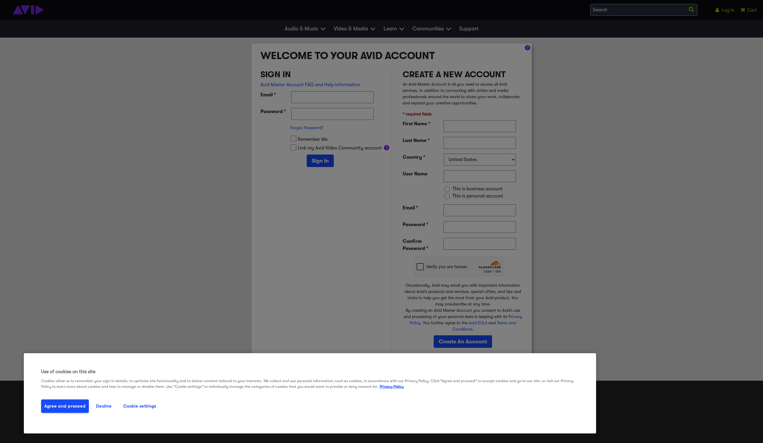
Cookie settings (139, 406)
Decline (103, 406)
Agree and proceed (65, 406)
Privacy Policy (392, 386)
